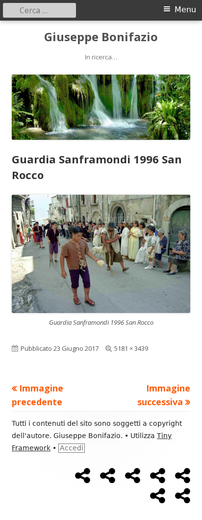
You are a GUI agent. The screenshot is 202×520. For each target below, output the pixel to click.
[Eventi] (157, 496)
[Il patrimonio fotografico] (132, 476)
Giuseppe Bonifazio (101, 37)
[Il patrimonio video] (157, 476)
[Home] (82, 476)
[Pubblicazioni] (182, 476)
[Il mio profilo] (107, 476)
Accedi (71, 448)
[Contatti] (182, 496)
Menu (185, 9)
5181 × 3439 (131, 348)
